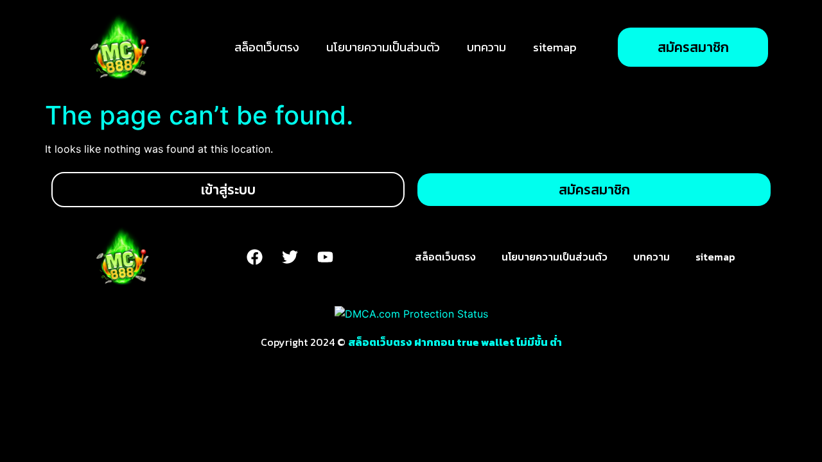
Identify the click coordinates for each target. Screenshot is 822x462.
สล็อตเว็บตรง (266, 47)
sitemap (555, 47)
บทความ (486, 47)
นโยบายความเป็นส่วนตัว (383, 47)
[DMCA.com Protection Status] (411, 313)
